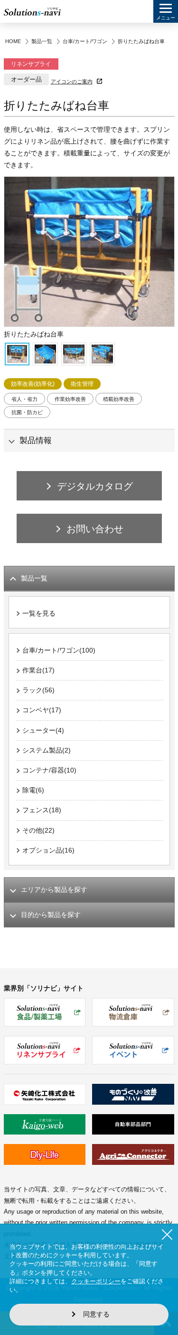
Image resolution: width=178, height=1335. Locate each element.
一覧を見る (39, 613)
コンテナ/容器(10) (49, 770)
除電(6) (33, 790)
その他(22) (38, 830)
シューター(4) (43, 730)
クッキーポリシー (96, 1281)
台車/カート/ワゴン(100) (58, 650)
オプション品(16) (48, 850)
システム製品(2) (46, 750)
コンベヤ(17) (41, 710)
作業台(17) (38, 670)
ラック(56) (38, 690)
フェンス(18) (41, 810)
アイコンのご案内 (72, 81)
